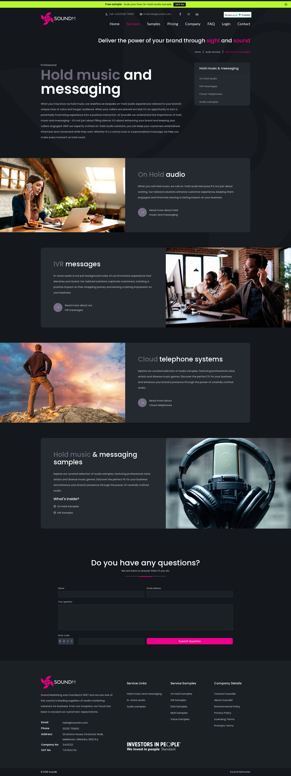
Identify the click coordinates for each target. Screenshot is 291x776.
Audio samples (208, 102)
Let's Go (180, 4)
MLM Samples (179, 713)
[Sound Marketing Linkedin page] (197, 14)
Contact (243, 24)
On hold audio (208, 78)
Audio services (213, 52)
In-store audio (136, 700)
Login (226, 24)
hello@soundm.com (75, 722)
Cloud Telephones (210, 94)
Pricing (172, 24)
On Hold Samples (68, 506)
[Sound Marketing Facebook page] (180, 14)
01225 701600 (71, 728)
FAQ (211, 24)
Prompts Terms (224, 725)
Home (115, 24)
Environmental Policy (227, 706)
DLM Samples (179, 706)
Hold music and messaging (144, 694)
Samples (153, 24)
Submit (190, 641)
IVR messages (208, 86)
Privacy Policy (222, 713)
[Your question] (145, 631)
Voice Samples (180, 719)
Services (133, 24)
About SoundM (223, 700)
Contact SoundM (225, 694)
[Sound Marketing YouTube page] (188, 14)
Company (192, 24)
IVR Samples (65, 513)
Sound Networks (240, 772)
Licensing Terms (224, 719)
